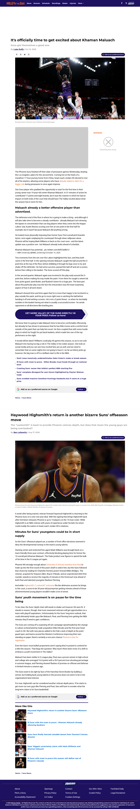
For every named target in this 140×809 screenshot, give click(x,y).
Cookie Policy (95, 793)
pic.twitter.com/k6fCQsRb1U (56, 250)
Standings (56, 3)
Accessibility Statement (25, 797)
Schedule (46, 3)
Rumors (37, 3)
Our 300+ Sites (95, 789)
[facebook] (121, 3)
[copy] (28, 54)
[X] (126, 3)
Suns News (26, 398)
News (29, 3)
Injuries (73, 3)
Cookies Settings (72, 797)
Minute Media (15, 803)
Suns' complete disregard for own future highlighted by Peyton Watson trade (50, 373)
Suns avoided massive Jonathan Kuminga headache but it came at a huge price (51, 380)
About (17, 789)
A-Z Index (48, 797)
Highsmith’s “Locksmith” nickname (39, 585)
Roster (65, 3)
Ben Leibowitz (20, 432)
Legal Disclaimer (118, 793)
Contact (68, 789)
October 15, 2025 (53, 252)
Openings (48, 789)
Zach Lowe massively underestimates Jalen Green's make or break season (51, 358)
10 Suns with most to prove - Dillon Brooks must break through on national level (52, 363)
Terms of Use (71, 793)
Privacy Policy (50, 793)
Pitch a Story (20, 793)
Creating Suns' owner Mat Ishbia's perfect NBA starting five (44, 368)
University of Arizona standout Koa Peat (63, 564)
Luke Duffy (19, 49)
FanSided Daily (117, 789)
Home (17, 398)
